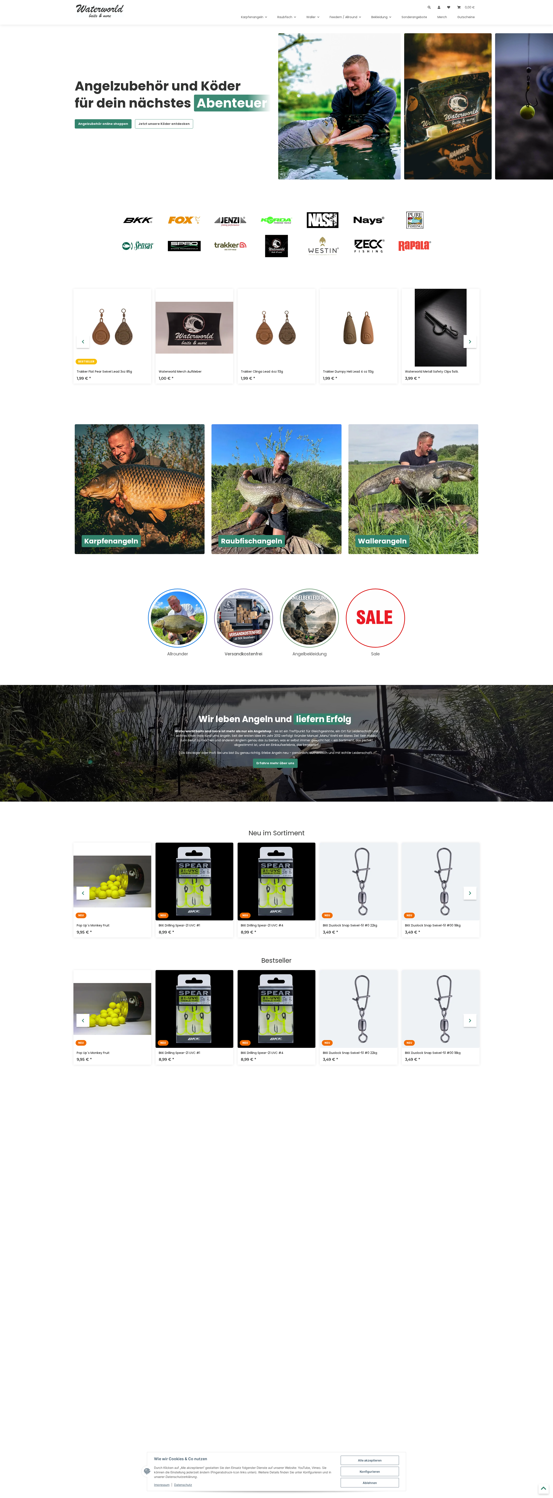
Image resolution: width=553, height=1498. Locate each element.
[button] (429, 5)
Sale (375, 654)
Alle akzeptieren (370, 1460)
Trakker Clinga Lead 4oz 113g (262, 371)
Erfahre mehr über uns (275, 763)
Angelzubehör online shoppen (103, 124)
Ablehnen (370, 1483)
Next (470, 341)
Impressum (162, 1485)
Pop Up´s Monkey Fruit (93, 925)
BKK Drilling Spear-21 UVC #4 (262, 925)
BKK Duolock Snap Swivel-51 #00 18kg (433, 925)
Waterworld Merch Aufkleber (180, 371)
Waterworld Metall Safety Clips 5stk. (432, 371)
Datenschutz (183, 1485)
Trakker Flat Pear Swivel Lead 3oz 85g (104, 371)
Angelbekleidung (309, 654)
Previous (82, 341)
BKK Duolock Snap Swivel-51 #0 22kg (350, 925)
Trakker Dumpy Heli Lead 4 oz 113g (348, 371)
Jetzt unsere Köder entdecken (164, 124)
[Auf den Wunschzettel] (144, 296)
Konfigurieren (370, 1471)
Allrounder (177, 654)
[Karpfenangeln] (140, 489)
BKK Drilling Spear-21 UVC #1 (179, 925)
